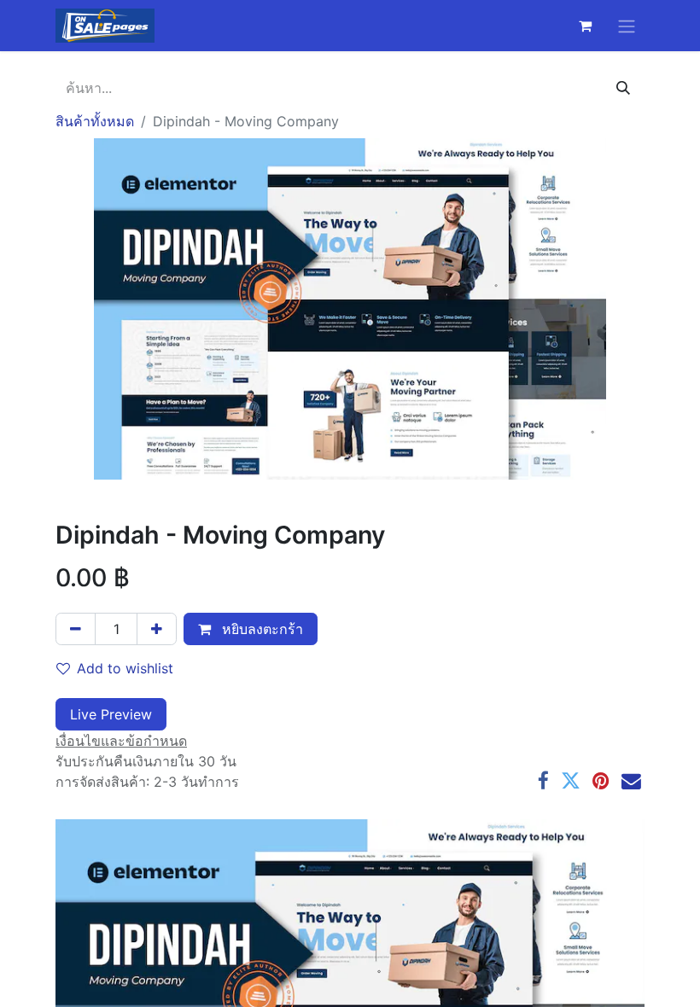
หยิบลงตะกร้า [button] (260, 628)
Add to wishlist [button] (125, 668)
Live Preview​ (111, 714)
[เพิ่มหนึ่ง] (157, 629)
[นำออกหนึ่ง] (75, 629)
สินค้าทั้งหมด (94, 121)
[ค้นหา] (623, 88)
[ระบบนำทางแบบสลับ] (627, 25)
